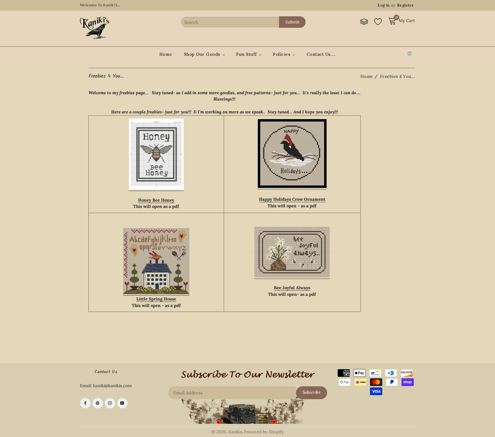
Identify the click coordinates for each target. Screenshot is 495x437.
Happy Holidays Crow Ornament (292, 199)
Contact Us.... (321, 54)
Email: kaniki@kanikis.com (106, 385)
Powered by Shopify (264, 431)
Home (165, 54)
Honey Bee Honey (156, 200)
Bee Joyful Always (292, 287)
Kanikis (235, 431)
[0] (392, 23)
